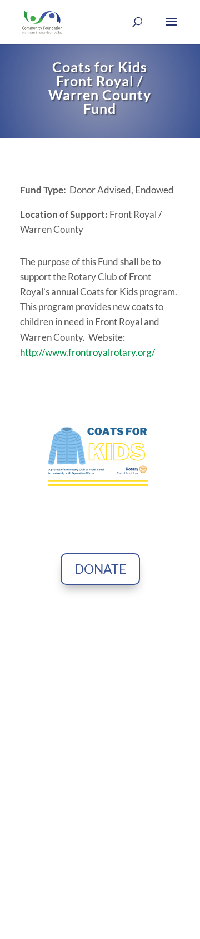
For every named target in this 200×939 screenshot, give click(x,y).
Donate (100, 569)
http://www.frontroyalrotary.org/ (87, 352)
